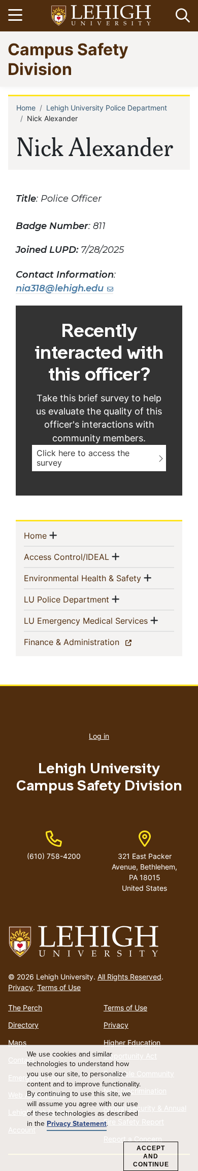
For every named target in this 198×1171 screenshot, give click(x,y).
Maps (17, 1042)
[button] (180, 15)
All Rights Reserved (129, 976)
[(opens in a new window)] (101, 16)
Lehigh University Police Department (106, 107)
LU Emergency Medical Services (86, 620)
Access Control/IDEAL (66, 556)
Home (26, 107)
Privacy (20, 987)
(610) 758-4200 (54, 856)
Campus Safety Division (68, 58)
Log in (99, 736)
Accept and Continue (151, 1156)
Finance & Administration (89, 642)
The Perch (25, 1007)
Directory (23, 1025)
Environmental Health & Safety (82, 578)
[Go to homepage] (99, 942)
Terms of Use (59, 987)
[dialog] (99, 1108)
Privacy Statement (77, 1124)
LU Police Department (66, 599)
